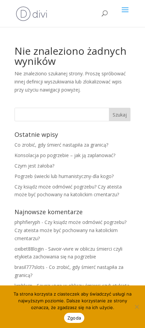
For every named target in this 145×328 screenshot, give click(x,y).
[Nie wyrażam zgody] (136, 306)
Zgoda (74, 318)
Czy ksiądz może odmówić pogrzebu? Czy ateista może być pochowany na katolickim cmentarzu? (70, 230)
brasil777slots (29, 267)
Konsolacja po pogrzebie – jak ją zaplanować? (64, 155)
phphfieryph (27, 222)
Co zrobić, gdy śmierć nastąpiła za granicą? (61, 145)
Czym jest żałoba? (34, 165)
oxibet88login (29, 249)
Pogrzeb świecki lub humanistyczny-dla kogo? (64, 176)
